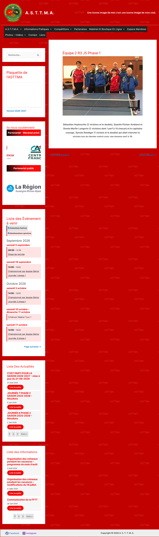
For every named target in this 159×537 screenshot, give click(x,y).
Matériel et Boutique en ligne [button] (105, 29)
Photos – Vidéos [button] (14, 35)
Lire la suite (15, 387)
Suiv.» (24, 434)
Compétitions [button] (61, 29)
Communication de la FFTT (22, 499)
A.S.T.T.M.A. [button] (12, 29)
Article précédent (59, 155)
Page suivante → (32, 346)
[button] (24, 188)
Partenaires (80, 29)
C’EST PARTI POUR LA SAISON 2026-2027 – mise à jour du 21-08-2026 (23, 376)
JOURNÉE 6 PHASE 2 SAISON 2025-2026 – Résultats (19, 416)
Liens (42, 35)
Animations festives (18, 228)
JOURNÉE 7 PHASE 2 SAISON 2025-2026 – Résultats (19, 396)
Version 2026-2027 (16, 111)
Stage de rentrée (16, 254)
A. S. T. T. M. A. (39, 12)
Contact (32, 35)
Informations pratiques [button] (36, 29)
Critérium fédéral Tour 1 (19, 317)
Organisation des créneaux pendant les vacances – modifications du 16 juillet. (22, 482)
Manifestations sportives (20, 233)
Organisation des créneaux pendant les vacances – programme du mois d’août (22, 461)
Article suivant (147, 155)
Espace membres (136, 29)
